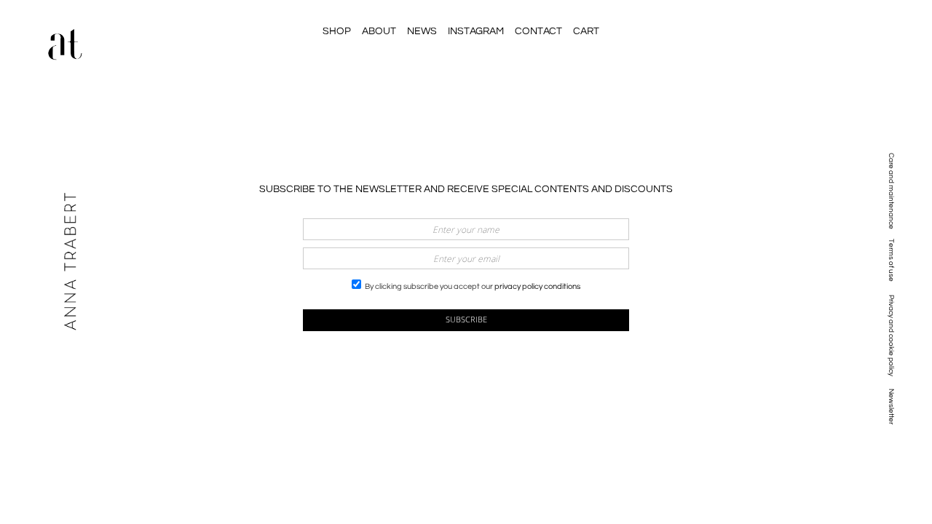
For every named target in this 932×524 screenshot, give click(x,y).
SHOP (337, 31)
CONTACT (538, 31)
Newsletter (891, 406)
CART (586, 31)
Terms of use (891, 260)
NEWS (422, 31)
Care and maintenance (891, 191)
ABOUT (379, 31)
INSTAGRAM (476, 31)
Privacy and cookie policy (891, 335)
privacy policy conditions (537, 286)
